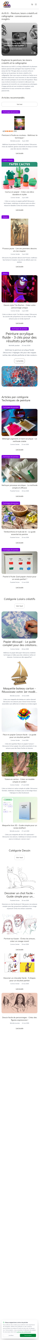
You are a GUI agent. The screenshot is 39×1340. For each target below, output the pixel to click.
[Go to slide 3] (34, 53)
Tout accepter (28, 1335)
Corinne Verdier (15, 197)
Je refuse (11, 1335)
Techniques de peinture (11, 112)
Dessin (5, 217)
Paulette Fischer (8, 49)
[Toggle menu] (36, 4)
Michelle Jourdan (15, 141)
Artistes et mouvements (13, 39)
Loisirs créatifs (8, 160)
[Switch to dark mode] (32, 4)
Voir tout (19, 104)
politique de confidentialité (24, 1332)
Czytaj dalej (19, 361)
